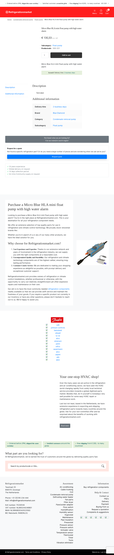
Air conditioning (66, 487)
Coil (71, 492)
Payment (105, 504)
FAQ (101, 13)
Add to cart (66, 55)
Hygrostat (69, 515)
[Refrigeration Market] (30, 12)
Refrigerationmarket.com (15, 552)
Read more (65, 426)
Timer (70, 537)
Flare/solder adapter (64, 504)
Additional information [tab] (14, 94)
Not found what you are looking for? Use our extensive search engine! (57, 139)
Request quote (57, 157)
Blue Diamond (59, 113)
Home (9, 19)
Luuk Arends (104, 552)
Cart (107, 11)
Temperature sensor (64, 532)
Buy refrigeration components (96, 487)
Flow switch (68, 507)
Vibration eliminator (65, 542)
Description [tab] (10, 87)
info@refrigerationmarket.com (22, 500)
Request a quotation (100, 509)
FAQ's (106, 499)
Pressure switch (66, 527)
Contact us (104, 496)
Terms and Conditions (32, 552)
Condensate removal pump (23, 19)
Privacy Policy (46, 552)
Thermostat (68, 535)
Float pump (39, 19)
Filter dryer (68, 502)
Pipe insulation (67, 520)
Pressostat (68, 522)
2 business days (69, 73)
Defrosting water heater (63, 497)
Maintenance (67, 517)
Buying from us (102, 507)
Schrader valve (67, 530)
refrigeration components (58, 289)
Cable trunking (67, 489)
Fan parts (69, 499)
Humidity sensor (66, 512)
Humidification (67, 510)
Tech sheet (40, 93)
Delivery (105, 501)
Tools (71, 540)
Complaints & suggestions (98, 512)
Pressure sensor (66, 525)
